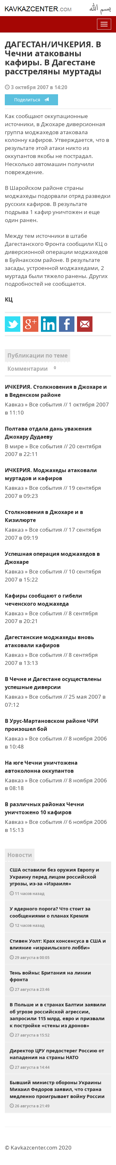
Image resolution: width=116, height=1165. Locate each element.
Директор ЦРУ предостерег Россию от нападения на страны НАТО (57, 1058)
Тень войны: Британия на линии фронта (50, 980)
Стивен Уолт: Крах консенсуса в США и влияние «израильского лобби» (58, 948)
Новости (19, 855)
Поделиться (29, 100)
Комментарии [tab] (31, 368)
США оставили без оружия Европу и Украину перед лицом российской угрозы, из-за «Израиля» (54, 881)
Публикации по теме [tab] (37, 355)
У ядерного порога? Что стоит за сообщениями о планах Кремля (50, 916)
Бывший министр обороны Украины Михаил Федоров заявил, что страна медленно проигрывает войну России (57, 1094)
